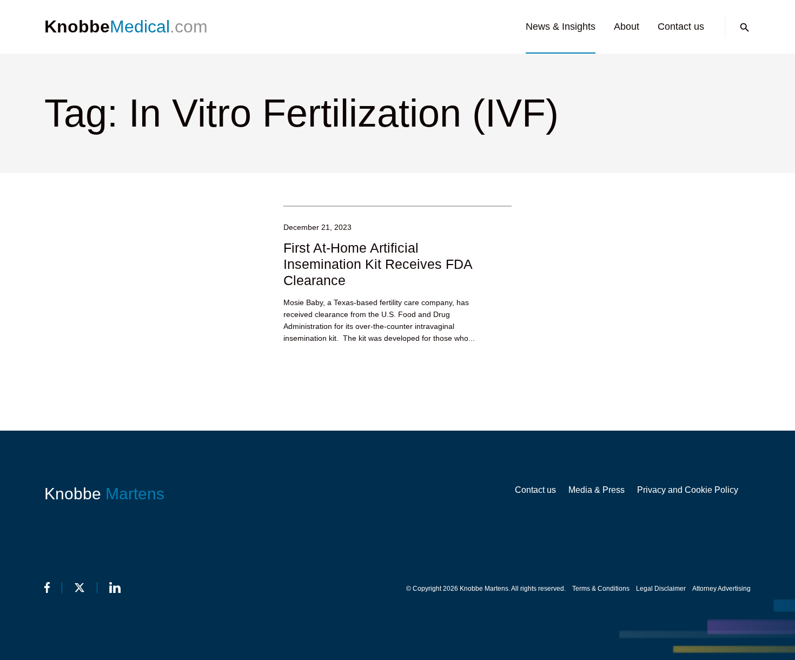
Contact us (681, 26)
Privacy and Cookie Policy (687, 489)
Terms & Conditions (601, 588)
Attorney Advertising (721, 588)
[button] (745, 28)
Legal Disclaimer (661, 588)
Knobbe (104, 494)
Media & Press (596, 489)
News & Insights (560, 26)
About (626, 26)
